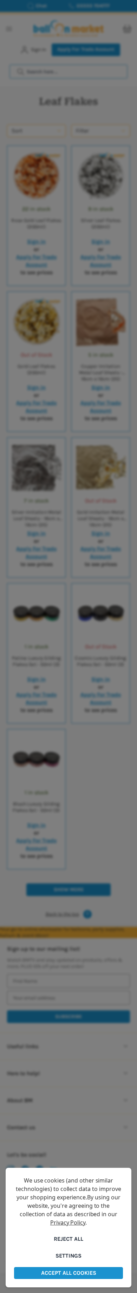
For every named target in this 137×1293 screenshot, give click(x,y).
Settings (68, 1255)
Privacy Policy (67, 1222)
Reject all (68, 1238)
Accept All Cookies (68, 1273)
